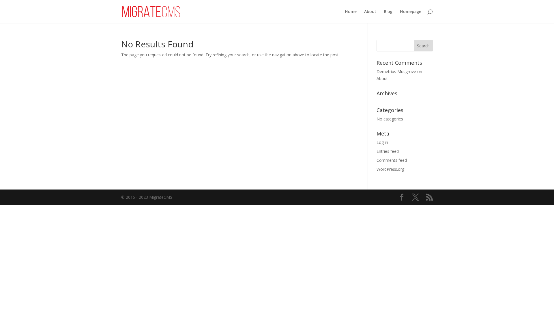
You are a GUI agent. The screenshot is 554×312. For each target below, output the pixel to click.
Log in (382, 142)
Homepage (410, 12)
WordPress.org (390, 169)
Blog (388, 12)
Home (351, 12)
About (370, 12)
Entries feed (388, 151)
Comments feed (392, 160)
